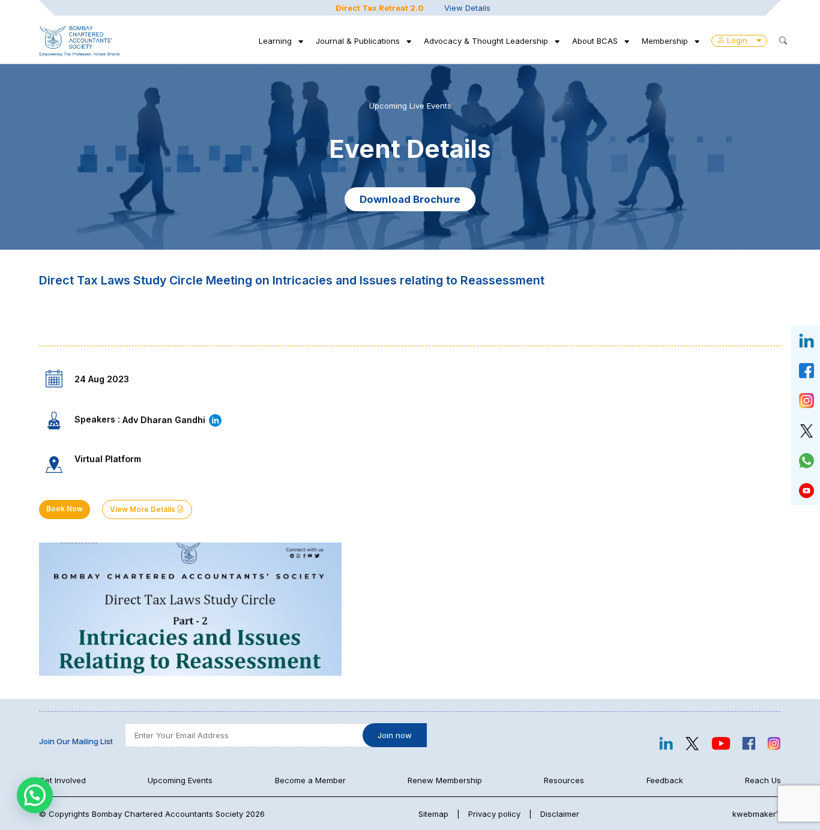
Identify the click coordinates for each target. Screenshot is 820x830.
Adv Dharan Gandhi (165, 420)
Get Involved (62, 780)
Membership (665, 41)
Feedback (665, 780)
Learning (275, 41)
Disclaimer (559, 814)
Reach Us (763, 780)
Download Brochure (410, 199)
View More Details (143, 509)
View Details (467, 8)
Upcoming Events (180, 780)
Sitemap (433, 814)
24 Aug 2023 (101, 379)
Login (737, 40)
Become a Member (310, 780)
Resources (564, 780)
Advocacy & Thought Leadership (486, 41)
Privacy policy (494, 814)
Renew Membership (445, 780)
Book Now (64, 509)
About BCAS (595, 41)
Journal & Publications (358, 41)
